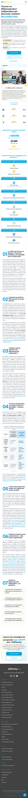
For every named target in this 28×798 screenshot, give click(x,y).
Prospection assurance (6, 717)
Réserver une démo (14, 653)
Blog (3, 779)
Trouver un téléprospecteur (7, 697)
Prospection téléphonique (7, 684)
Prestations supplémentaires (11, 795)
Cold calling (4, 689)
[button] (14, 77)
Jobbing (3, 736)
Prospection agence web (7, 714)
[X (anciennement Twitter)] (14, 676)
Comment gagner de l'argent (8, 741)
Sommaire (4, 65)
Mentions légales (11, 792)
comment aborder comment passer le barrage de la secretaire (14, 567)
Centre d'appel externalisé (7, 694)
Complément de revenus (7, 734)
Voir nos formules (13, 60)
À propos (20, 795)
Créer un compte (14, 52)
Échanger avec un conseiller (14, 56)
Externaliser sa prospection (7, 682)
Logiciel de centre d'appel (7, 751)
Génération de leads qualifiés (8, 704)
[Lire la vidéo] (14, 77)
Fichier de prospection (6, 757)
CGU (5, 792)
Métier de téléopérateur (7, 726)
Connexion (4, 782)
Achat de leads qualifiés (7, 702)
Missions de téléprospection (8, 729)
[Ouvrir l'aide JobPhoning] (25, 795)
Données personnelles (19, 792)
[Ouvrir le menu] (25, 2)
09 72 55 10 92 (14, 658)
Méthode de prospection (7, 772)
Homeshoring (4, 731)
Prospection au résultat (6, 692)
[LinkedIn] (17, 676)
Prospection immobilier (7, 707)
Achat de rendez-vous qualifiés (8, 699)
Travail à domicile (5, 739)
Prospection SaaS (5, 712)
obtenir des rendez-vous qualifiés (16, 520)
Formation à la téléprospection (8, 765)
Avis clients (4, 777)
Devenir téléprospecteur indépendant (10, 724)
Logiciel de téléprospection (7, 748)
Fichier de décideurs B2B (7, 759)
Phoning (3, 687)
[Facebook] (11, 676)
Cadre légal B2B (5, 774)
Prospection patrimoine (7, 709)
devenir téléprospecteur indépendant (16, 526)
